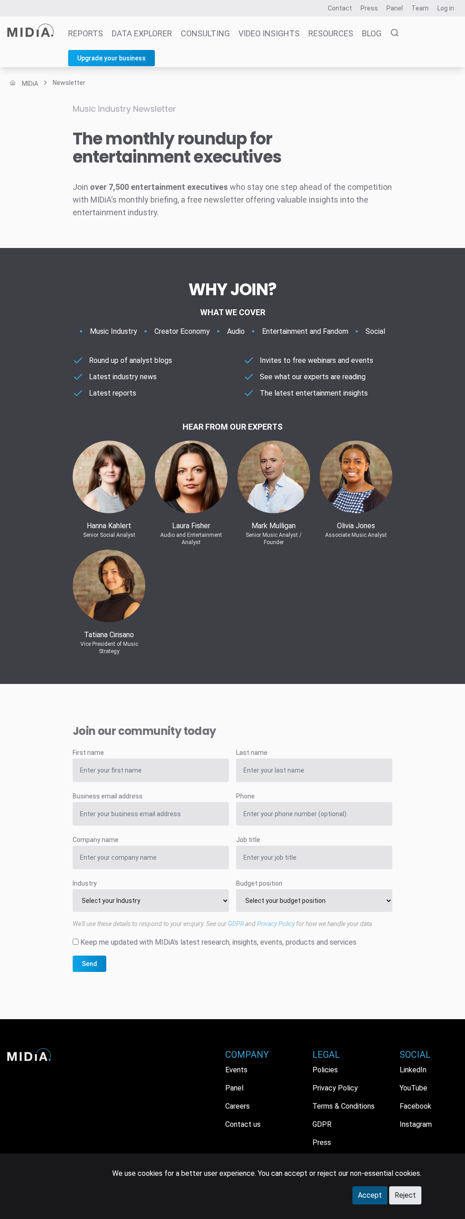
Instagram (416, 1124)
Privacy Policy (276, 923)
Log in (445, 8)
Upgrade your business (111, 58)
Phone (245, 796)
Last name (251, 752)
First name (88, 752)
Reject (405, 1195)
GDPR (236, 923)
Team (420, 8)
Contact (340, 8)
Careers (237, 1106)
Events (236, 1069)
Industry (85, 883)
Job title (248, 839)
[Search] (391, 33)
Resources (330, 33)
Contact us (243, 1124)
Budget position (259, 883)
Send (89, 963)
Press (369, 8)
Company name (96, 839)
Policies (325, 1069)
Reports (85, 33)
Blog (371, 33)
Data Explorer (142, 33)
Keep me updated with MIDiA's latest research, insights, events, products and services (218, 942)
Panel (394, 8)
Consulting (205, 33)
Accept (370, 1195)
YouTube (413, 1088)
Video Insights (269, 33)
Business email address (108, 796)
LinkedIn (413, 1069)
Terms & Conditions (343, 1106)
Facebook (415, 1106)
